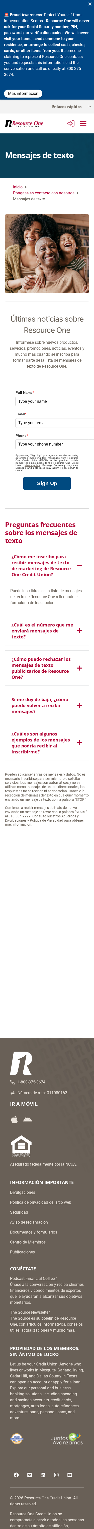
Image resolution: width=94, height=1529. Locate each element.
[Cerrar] (90, 4)
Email (21, 414)
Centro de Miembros (28, 1242)
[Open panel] (71, 123)
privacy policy (32, 465)
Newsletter (40, 1312)
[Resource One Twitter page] (29, 1475)
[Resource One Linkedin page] (43, 1475)
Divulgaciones (22, 1192)
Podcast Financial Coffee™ (33, 1278)
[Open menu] (83, 123)
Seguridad (19, 1212)
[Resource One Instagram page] (56, 1475)
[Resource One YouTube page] (69, 1475)
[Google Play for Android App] (29, 1120)
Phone (22, 436)
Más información (23, 93)
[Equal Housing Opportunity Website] (21, 1146)
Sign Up (47, 483)
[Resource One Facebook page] (16, 1475)
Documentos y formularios (33, 1232)
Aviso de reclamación (29, 1222)
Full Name (25, 393)
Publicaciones (22, 1252)
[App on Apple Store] (16, 1119)
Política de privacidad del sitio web (40, 1202)
